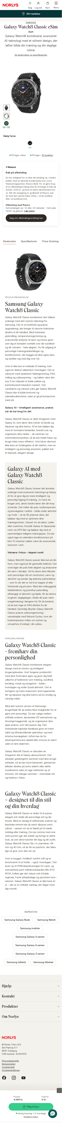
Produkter (10, 1006)
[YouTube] (23, 1079)
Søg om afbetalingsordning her (26, 218)
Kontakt (8, 996)
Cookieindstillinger (11, 1070)
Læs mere (29, 211)
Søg (30, 7)
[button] (52, 1113)
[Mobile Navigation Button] (56, 5)
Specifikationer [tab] (29, 241)
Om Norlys (10, 1017)
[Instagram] (14, 1079)
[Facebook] (4, 1079)
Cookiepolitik (8, 1067)
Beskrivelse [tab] (9, 241)
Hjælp (6, 986)
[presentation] (31, 93)
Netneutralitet (8, 1064)
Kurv (48, 7)
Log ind (38, 7)
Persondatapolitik (10, 1061)
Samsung (31, 22)
